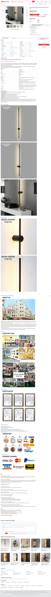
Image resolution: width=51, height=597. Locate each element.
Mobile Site (42, 591)
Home (1, 5)
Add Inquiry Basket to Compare (15, 29)
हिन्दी (35, 592)
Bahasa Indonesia (46, 592)
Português (13, 592)
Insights (44, 591)
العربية (29, 592)
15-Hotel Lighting (27, 571)
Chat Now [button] (45, 14)
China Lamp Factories (10, 585)
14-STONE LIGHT (40, 571)
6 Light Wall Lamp (28, 585)
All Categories (3, 3)
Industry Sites (30, 591)
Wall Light (12, 5)
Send (6, 533)
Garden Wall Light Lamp (4, 587)
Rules (49, 3)
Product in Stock (3, 571)
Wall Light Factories (16, 585)
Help (36, 3)
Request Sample (43, 16)
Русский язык (18, 592)
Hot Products (7, 591)
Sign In (31, 34)
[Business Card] (49, 41)
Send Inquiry (34, 14)
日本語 (33, 592)
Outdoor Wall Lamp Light (11, 587)
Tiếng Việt (43, 592)
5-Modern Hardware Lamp (16, 574)
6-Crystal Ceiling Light (28, 574)
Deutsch (24, 592)
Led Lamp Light (22, 585)
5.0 (40, 39)
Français (16, 592)
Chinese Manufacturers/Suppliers (16, 591)
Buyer (33, 3)
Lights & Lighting (4, 5)
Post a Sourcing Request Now (21, 533)
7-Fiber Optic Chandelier (40, 574)
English (8, 592)
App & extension (41, 3)
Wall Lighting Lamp (33, 585)
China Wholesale (22, 591)
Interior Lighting (8, 5)
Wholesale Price (26, 591)
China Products (10, 591)
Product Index (38, 591)
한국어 (31, 592)
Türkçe (40, 592)
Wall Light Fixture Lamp (40, 585)
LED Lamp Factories (3, 585)
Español (10, 592)
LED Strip (14, 571)
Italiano (22, 592)
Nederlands (27, 592)
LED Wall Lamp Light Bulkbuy (19, 587)
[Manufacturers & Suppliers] (5, 1)
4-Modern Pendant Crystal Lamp (4, 574)
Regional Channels (34, 591)
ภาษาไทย (38, 592)
